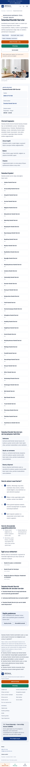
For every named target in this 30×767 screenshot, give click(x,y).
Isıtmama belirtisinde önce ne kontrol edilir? (13, 602)
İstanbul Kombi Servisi (10, 103)
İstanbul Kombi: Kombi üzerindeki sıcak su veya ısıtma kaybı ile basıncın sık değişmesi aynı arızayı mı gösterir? (13, 642)
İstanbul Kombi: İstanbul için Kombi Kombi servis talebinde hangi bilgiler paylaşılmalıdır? (14, 659)
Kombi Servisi (9, 10)
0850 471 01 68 (17, 2)
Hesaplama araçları (20, 697)
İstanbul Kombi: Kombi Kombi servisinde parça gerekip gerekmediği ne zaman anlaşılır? (14, 663)
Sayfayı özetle (7, 628)
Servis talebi (15, 50)
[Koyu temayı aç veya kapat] (23, 6)
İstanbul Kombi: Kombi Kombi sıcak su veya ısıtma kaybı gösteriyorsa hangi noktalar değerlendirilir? (14, 668)
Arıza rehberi (19, 700)
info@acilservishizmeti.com (6, 756)
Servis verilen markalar (7, 700)
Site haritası (18, 702)
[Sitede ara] (20, 6)
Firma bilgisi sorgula (14, 743)
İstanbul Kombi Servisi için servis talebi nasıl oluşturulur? (13, 608)
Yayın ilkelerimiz (5, 723)
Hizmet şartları (5, 721)
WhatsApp (15, 46)
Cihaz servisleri (5, 697)
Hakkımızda (4, 713)
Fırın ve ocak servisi (6, 707)
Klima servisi (4, 702)
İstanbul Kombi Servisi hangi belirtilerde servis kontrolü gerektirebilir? (13, 595)
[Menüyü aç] (27, 6)
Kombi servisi (4, 705)
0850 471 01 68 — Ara (15, 42)
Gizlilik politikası (5, 716)
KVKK (2, 718)
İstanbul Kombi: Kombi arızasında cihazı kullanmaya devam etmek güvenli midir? (13, 673)
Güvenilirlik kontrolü (20, 628)
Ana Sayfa (3, 10)
